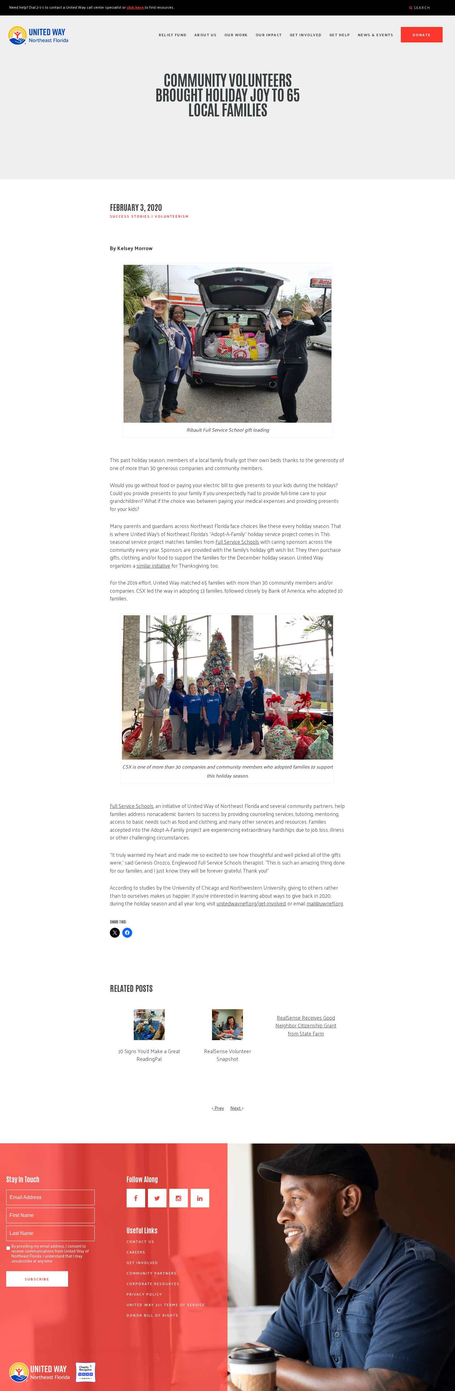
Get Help (339, 34)
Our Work (236, 34)
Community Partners (152, 1273)
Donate (422, 34)
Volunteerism (172, 216)
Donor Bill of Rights (153, 1315)
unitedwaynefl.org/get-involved (251, 903)
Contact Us (140, 1241)
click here (136, 7)
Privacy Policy (144, 1294)
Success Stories (130, 216)
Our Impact (269, 34)
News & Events (375, 34)
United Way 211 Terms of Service (166, 1304)
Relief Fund (173, 34)
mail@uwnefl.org (324, 903)
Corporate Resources (153, 1283)
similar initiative (153, 565)
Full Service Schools (237, 541)
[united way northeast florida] (38, 38)
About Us (205, 34)
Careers (136, 1252)
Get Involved (306, 34)
